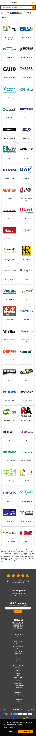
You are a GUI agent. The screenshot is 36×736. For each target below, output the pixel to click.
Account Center (18, 651)
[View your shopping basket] (32, 2)
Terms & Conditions (18, 644)
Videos (18, 704)
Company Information (18, 634)
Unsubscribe (18, 667)
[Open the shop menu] (3, 2)
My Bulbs (18, 663)
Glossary (18, 701)
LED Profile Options (18, 687)
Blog (18, 636)
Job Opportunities (18, 646)
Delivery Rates (18, 641)
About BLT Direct (18, 639)
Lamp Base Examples (18, 685)
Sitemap (18, 648)
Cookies (18, 675)
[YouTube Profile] (16, 625)
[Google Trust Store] (5, 13)
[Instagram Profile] (15, 627)
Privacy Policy (18, 680)
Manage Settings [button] (8, 727)
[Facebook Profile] (19, 625)
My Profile (18, 653)
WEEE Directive (18, 697)
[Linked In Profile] (22, 625)
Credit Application (18, 665)
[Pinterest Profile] (18, 627)
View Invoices (18, 660)
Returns (18, 670)
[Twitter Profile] (14, 625)
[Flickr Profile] (21, 627)
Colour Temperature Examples (18, 690)
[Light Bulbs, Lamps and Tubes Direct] (15, 2)
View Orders (18, 658)
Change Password (18, 656)
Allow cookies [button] (26, 731)
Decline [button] (10, 731)
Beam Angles (18, 692)
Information (18, 683)
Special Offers (18, 699)
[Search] (33, 7)
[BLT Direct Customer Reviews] (18, 575)
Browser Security (18, 677)
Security (18, 673)
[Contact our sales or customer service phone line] (28, 2)
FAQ (18, 694)
